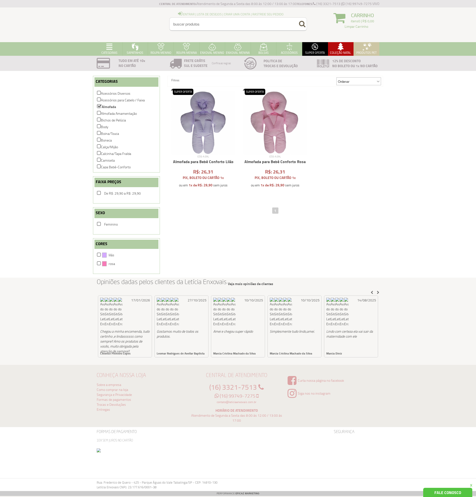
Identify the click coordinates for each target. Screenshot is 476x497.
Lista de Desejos (209, 14)
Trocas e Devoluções (111, 404)
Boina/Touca (110, 133)
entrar (188, 14)
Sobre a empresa (109, 384)
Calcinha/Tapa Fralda (116, 153)
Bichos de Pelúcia (113, 120)
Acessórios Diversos (115, 93)
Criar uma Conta (237, 14)
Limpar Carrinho (356, 26)
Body (104, 126)
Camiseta (108, 160)
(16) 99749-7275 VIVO (362, 3)
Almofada (109, 106)
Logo (119, 24)
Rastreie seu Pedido (268, 14)
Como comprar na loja (112, 389)
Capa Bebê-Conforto (116, 167)
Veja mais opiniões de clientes (250, 283)
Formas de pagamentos (114, 399)
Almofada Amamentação (119, 113)
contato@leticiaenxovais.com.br (236, 402)
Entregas (103, 409)
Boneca (106, 140)
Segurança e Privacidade (114, 394)
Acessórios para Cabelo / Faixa (123, 100)
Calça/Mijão (109, 147)
